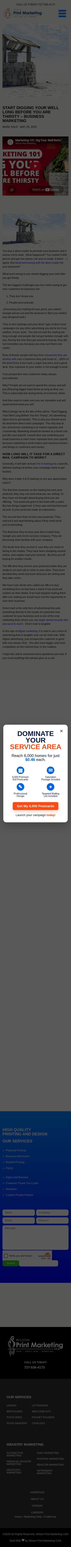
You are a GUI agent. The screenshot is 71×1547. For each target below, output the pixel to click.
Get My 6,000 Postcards (35, 806)
